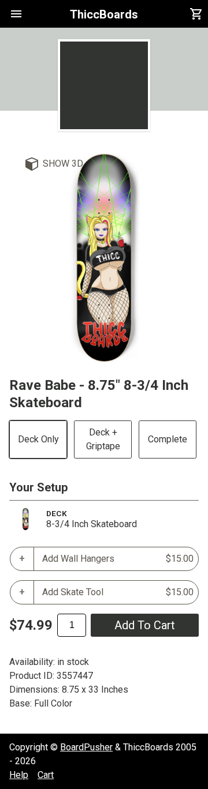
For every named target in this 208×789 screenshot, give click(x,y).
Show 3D (63, 163)
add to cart (144, 625)
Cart (46, 774)
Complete (167, 439)
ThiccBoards (104, 14)
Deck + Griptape (103, 439)
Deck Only (38, 439)
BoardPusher (86, 747)
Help (18, 774)
